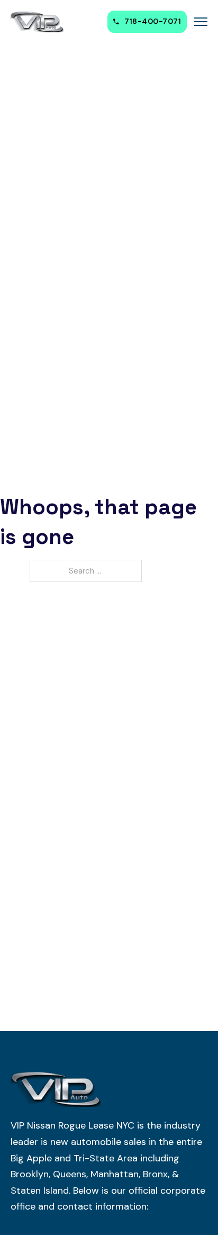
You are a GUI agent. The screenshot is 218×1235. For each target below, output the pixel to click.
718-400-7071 (152, 21)
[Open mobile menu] (200, 21)
